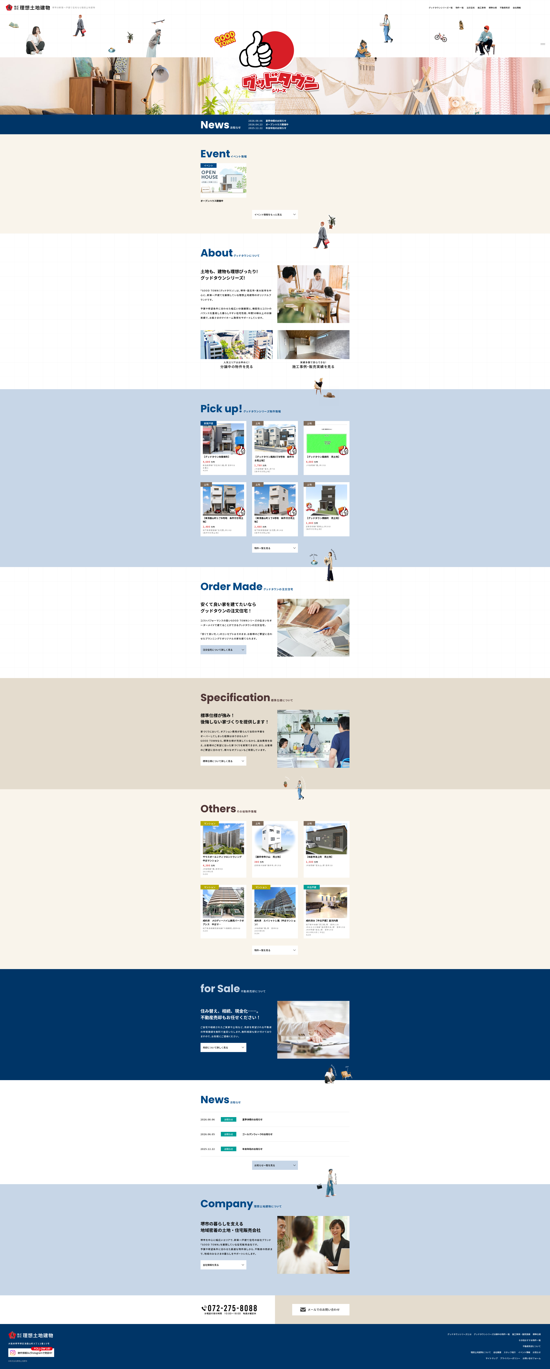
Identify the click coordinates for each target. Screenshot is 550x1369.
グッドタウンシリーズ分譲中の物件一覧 (492, 1334)
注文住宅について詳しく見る (218, 649)
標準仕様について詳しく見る (218, 761)
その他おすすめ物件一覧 (530, 1340)
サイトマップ (492, 1358)
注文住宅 (471, 7)
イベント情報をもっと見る (268, 214)
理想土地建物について (481, 1352)
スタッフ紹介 (510, 1352)
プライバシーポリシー (510, 1358)
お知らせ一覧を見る (264, 1165)
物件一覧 (460, 7)
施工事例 (482, 7)
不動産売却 (505, 7)
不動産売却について (532, 1346)
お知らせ (537, 1352)
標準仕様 (493, 7)
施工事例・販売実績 (521, 1334)
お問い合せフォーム (532, 1358)
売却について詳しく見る (215, 1047)
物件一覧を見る (262, 548)
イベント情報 (524, 1352)
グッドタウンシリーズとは (459, 1334)
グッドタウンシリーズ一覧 (441, 7)
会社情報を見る (211, 1265)
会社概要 (497, 1352)
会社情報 (517, 7)
